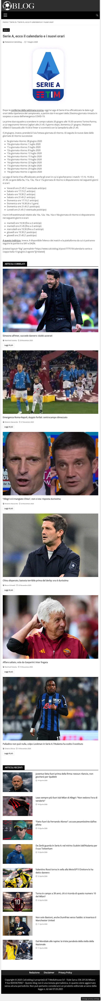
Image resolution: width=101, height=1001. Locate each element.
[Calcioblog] (18, 5)
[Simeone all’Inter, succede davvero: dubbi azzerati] (50, 300)
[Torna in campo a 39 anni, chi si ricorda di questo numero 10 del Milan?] (17, 902)
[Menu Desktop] (5, 15)
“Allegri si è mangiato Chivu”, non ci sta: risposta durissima (32, 498)
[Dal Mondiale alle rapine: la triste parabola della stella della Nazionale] (17, 950)
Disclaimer (49, 972)
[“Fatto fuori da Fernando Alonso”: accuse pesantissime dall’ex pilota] (17, 830)
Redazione (34, 972)
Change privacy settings (90, 999)
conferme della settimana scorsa (27, 110)
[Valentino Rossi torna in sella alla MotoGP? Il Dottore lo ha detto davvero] (17, 878)
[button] (97, 15)
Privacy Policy (65, 972)
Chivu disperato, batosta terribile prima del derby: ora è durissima (35, 580)
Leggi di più (8, 345)
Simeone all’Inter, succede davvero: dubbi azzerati (27, 335)
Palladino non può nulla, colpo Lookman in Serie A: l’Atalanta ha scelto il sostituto (43, 743)
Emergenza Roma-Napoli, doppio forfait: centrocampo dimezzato (35, 417)
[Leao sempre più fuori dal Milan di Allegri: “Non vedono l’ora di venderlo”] (17, 806)
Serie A (6, 30)
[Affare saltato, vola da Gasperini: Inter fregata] (50, 627)
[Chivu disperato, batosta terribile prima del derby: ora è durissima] (50, 545)
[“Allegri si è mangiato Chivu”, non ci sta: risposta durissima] (50, 463)
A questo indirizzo (12, 240)
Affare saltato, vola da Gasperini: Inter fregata (25, 662)
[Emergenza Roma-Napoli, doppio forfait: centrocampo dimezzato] (50, 382)
